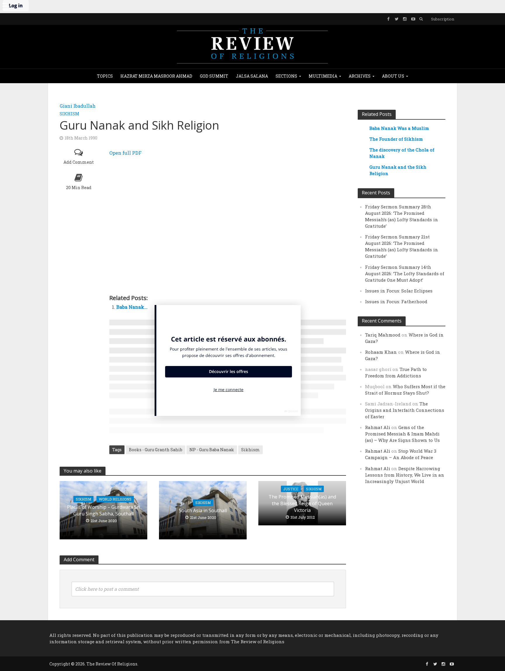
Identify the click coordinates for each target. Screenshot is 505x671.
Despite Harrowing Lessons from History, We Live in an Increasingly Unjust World (404, 475)
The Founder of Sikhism (396, 139)
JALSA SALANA (252, 76)
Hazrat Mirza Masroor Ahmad (156, 76)
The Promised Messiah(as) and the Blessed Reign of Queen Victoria (302, 503)
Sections (286, 76)
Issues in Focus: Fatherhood (396, 301)
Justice (290, 489)
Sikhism (69, 113)
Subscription (442, 19)
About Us (393, 76)
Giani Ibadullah (78, 106)
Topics (105, 76)
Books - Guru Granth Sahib (155, 449)
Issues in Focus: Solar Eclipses (399, 291)
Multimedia (323, 76)
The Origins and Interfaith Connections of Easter (404, 410)
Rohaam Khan (381, 352)
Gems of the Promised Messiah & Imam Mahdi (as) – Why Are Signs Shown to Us (402, 433)
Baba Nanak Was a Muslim (399, 128)
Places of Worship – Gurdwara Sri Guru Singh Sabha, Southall (103, 510)
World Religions (115, 499)
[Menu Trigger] (6, 6)
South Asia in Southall (203, 510)
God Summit (214, 76)
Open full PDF (125, 153)
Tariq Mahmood (382, 335)
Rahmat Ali (377, 427)
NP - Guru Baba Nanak (211, 449)
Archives (360, 76)
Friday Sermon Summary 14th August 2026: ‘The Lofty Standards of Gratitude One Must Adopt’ (404, 273)
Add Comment (78, 162)
